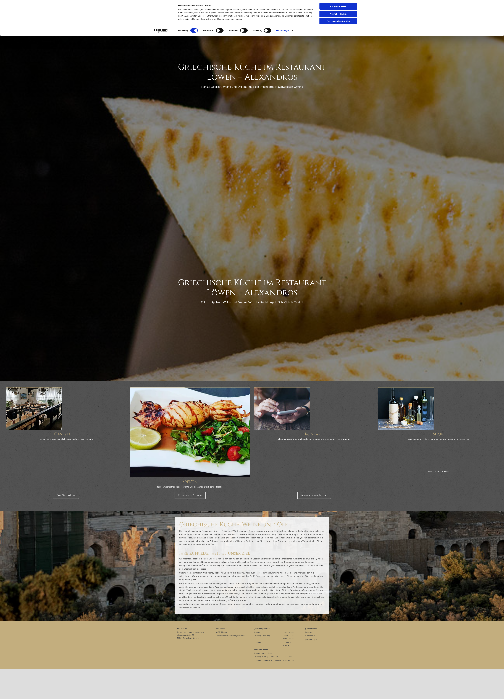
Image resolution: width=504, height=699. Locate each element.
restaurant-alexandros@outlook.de (231, 636)
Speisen (190, 482)
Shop (438, 434)
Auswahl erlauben (338, 14)
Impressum (309, 632)
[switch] (220, 30)
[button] (66, 495)
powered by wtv (312, 639)
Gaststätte (66, 434)
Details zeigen (282, 30)
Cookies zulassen (338, 6)
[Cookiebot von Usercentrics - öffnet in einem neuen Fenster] (160, 31)
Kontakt (314, 434)
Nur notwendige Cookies (338, 21)
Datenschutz (310, 636)
